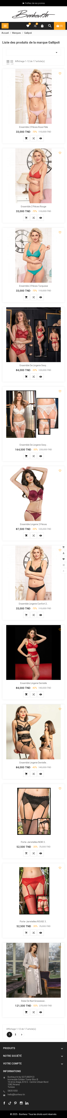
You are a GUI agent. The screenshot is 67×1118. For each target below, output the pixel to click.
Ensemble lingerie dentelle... (33, 762)
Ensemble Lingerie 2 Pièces (33, 524)
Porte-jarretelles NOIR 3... (33, 842)
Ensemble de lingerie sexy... (33, 365)
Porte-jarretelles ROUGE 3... (33, 921)
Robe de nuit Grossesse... (33, 1001)
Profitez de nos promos (35, 3)
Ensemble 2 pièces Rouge (33, 206)
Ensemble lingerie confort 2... (33, 603)
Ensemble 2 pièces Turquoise (33, 286)
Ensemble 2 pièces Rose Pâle (33, 127)
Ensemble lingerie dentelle (33, 683)
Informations (12, 1071)
